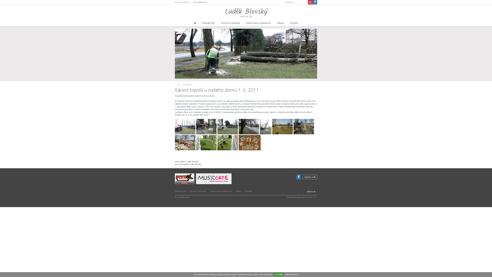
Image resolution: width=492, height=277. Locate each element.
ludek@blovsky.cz (202, 2)
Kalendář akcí (208, 23)
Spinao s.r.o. (312, 197)
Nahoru (310, 191)
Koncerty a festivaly (230, 23)
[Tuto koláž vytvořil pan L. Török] (250, 142)
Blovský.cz (301, 197)
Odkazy (280, 23)
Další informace (291, 274)
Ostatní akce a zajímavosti (258, 23)
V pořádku (278, 274)
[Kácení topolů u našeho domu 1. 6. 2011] (185, 126)
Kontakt (294, 23)
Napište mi (309, 177)
